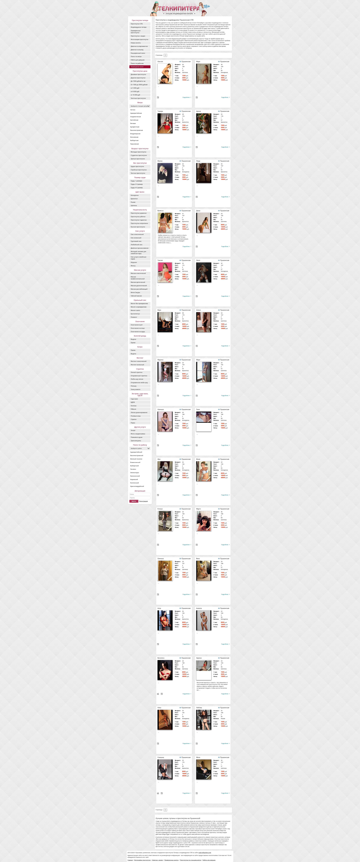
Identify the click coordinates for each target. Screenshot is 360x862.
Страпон (133, 419)
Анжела (199, 608)
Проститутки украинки (139, 213)
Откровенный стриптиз (139, 376)
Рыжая (133, 202)
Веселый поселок (136, 459)
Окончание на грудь (138, 331)
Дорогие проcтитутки (138, 78)
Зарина (199, 658)
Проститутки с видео (138, 36)
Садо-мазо (134, 399)
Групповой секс (136, 241)
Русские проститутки (138, 227)
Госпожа (133, 406)
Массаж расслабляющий (139, 289)
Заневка (133, 469)
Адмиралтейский (136, 452)
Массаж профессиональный (138, 278)
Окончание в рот (137, 325)
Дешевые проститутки (138, 74)
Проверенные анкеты (171, 860)
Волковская (134, 137)
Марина (160, 360)
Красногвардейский (137, 486)
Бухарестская (134, 127)
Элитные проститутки (138, 98)
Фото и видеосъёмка (138, 434)
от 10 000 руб (135, 95)
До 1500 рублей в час (138, 81)
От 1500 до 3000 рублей (139, 85)
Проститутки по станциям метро (190, 860)
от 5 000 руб (135, 88)
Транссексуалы (136, 441)
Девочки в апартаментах (139, 46)
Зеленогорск (134, 472)
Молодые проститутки (138, 152)
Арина (198, 111)
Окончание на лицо (138, 328)
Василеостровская (136, 130)
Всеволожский (135, 462)
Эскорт (133, 430)
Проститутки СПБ (137, 24)
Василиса (161, 658)
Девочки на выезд (137, 50)
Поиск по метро (136, 56)
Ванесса (160, 211)
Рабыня (133, 409)
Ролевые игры (136, 416)
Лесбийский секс (136, 245)
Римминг (134, 317)
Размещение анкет (137, 67)
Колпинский (134, 483)
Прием (133, 343)
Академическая (135, 117)
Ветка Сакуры (135, 292)
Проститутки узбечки (138, 216)
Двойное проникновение (139, 248)
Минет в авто (135, 310)
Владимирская (135, 134)
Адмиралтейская (136, 113)
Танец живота (135, 389)
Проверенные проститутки (135, 31)
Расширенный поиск (138, 53)
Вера (159, 310)
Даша (198, 211)
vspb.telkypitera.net (205, 852)
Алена (198, 310)
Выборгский (134, 466)
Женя (198, 459)
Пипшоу (133, 386)
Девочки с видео (157, 860)
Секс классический (137, 234)
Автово (132, 110)
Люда (198, 161)
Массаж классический (138, 273)
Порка (133, 423)
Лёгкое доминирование (139, 412)
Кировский (134, 479)
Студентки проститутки (139, 155)
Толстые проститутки (138, 173)
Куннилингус (135, 314)
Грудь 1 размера (136, 181)
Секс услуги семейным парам (138, 258)
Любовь (199, 708)
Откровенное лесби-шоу (139, 382)
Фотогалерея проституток (139, 39)
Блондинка (134, 195)
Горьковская (134, 144)
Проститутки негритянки (139, 223)
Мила (198, 757)
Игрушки (134, 262)
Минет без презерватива (139, 303)
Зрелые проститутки (138, 159)
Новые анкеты (136, 43)
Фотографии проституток (142, 860)
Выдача (133, 339)
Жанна (160, 161)
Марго (198, 509)
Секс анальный (136, 238)
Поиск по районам (137, 63)
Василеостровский (136, 455)
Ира (159, 459)
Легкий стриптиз (136, 372)
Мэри (198, 61)
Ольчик (160, 61)
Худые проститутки (137, 166)
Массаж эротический (138, 282)
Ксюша (160, 509)
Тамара (160, 111)
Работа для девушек (138, 60)
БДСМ (133, 402)
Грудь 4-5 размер (137, 187)
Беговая (133, 123)
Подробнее (186, 97)
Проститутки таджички (139, 220)
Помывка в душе (136, 437)
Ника (159, 708)
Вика (198, 559)
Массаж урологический (139, 285)
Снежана (161, 757)
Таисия (160, 260)
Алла (159, 608)
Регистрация (143, 501)
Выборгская (134, 140)
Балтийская (134, 120)
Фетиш (133, 266)
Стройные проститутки (139, 170)
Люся (198, 260)
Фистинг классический (138, 361)
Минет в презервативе (138, 307)
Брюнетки (134, 199)
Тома (198, 409)
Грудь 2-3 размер (137, 184)
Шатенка (134, 205)
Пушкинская (186, 61)
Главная (130, 860)
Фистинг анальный (137, 365)
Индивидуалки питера (138, 27)
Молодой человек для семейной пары (138, 252)
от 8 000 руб (135, 91)
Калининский (135, 476)
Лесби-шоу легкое (137, 379)
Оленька (161, 409)
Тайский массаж (136, 296)
